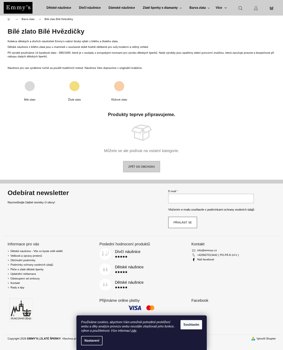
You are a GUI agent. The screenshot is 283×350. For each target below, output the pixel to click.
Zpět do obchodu (141, 166)
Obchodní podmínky (23, 260)
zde (133, 330)
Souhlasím (191, 324)
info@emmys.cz (207, 250)
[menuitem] (59, 8)
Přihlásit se (182, 222)
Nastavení (91, 340)
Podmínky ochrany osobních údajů (32, 264)
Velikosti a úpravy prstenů (26, 255)
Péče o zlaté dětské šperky (27, 269)
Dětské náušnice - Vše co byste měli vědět (37, 251)
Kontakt (15, 282)
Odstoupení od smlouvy (25, 278)
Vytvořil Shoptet (266, 338)
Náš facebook (205, 259)
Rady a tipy (17, 287)
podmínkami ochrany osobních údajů (230, 209)
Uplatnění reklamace (23, 273)
